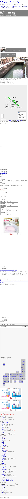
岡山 (10, 376)
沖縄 (4, 364)
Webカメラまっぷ (9, 2)
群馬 (22, 374)
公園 (3, 472)
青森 (23, 364)
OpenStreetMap (19, 120)
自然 (3, 424)
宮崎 (6, 381)
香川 (10, 378)
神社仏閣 (4, 469)
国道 (3, 448)
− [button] (2, 117)
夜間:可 (3, 492)
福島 (24, 371)
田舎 (3, 427)
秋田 (22, 367)
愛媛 (8, 378)
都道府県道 (4, 450)
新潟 (22, 371)
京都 (15, 374)
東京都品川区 (3, 173)
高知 (8, 381)
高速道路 (4, 451)
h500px (15, 121)
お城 (3, 467)
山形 (22, 369)
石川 (17, 371)
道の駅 (3, 455)
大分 (6, 378)
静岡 (20, 381)
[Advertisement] (14, 32)
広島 (8, 376)
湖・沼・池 (4, 438)
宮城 (24, 369)
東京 (22, 378)
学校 (3, 474)
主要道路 (4, 453)
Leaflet (10, 120)
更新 (3, 419)
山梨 (20, 378)
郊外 (3, 429)
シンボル (4, 466)
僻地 (3, 426)
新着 (3, 417)
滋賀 (15, 376)
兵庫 (13, 374)
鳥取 (10, 374)
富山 (20, 374)
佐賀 (4, 376)
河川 (3, 440)
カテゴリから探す (9, 8)
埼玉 (22, 376)
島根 (8, 374)
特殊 (3, 434)
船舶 (3, 461)
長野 (20, 376)
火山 (4, 443)
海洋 (3, 437)
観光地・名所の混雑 (7, 479)
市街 (3, 430)
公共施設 (4, 476)
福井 (17, 374)
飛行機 (3, 459)
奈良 (15, 378)
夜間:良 (3, 490)
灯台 (3, 463)
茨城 (24, 376)
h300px (19, 121)
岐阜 (17, 376)
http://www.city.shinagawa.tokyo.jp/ (8, 270)
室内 (3, 432)
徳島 (10, 381)
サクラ (3, 487)
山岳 (3, 442)
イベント (4, 493)
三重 (15, 381)
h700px (11, 121)
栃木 (24, 374)
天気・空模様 (5, 422)
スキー (3, 484)
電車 (3, 458)
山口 (6, 374)
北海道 (23, 361)
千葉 (24, 378)
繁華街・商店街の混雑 (7, 480)
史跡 (3, 471)
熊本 (4, 381)
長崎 (4, 378)
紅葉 (3, 488)
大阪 (13, 376)
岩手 (24, 367)
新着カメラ (3, 6)
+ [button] (2, 115)
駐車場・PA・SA (6, 456)
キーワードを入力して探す (14, 6)
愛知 (17, 378)
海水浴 (3, 485)
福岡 (6, 376)
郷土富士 (5, 445)
